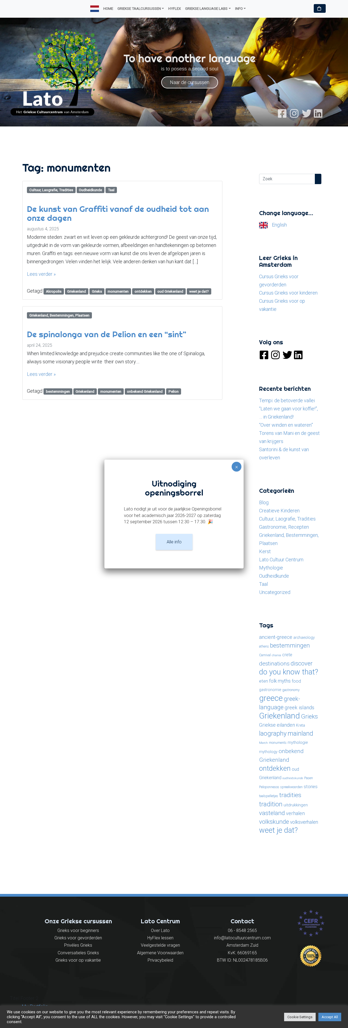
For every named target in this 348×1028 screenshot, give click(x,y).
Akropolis (53, 291)
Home (108, 8)
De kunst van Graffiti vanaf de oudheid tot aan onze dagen (118, 213)
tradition (270, 804)
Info (239, 8)
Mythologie (271, 568)
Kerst (265, 551)
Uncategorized (274, 592)
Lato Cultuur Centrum (281, 559)
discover (302, 663)
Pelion (174, 391)
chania (276, 655)
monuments (278, 743)
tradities (290, 795)
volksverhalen (304, 822)
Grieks (97, 291)
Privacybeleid (160, 960)
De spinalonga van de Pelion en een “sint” (106, 334)
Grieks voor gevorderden (78, 937)
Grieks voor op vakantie (78, 960)
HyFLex (174, 8)
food (296, 681)
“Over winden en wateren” (286, 425)
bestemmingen (58, 391)
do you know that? (288, 672)
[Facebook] (282, 113)
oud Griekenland (170, 291)
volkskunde (274, 821)
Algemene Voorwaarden (160, 952)
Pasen (308, 778)
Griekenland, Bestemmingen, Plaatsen (59, 315)
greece (271, 698)
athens (264, 646)
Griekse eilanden (277, 725)
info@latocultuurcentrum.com (242, 937)
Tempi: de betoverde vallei (287, 400)
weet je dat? (199, 291)
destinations (274, 663)
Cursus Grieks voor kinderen (288, 293)
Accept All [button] (330, 1017)
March (263, 743)
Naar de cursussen (189, 82)
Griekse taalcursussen (139, 8)
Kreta (300, 725)
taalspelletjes (268, 796)
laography (273, 733)
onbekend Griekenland (145, 391)
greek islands (299, 707)
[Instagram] (294, 113)
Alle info (174, 541)
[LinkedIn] (318, 113)
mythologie (298, 742)
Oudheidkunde (90, 190)
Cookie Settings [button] (299, 1017)
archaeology (304, 637)
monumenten (118, 291)
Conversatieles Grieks (78, 952)
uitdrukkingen (296, 805)
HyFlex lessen (160, 937)
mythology (268, 752)
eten (263, 681)
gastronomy (291, 690)
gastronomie (270, 690)
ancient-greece (275, 637)
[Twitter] (306, 113)
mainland (300, 733)
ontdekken (143, 291)
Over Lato (160, 930)
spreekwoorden (291, 787)
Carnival (265, 655)
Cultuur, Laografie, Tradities (51, 190)
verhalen (295, 813)
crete (287, 654)
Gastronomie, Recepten (284, 527)
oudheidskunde (292, 778)
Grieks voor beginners (78, 930)
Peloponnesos (269, 787)
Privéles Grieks (78, 945)
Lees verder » (41, 274)
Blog (264, 502)
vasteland (272, 813)
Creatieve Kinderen (279, 510)
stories (311, 786)
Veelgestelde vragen (160, 945)
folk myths (280, 681)
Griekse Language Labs (206, 8)
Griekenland (76, 291)
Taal (111, 190)
